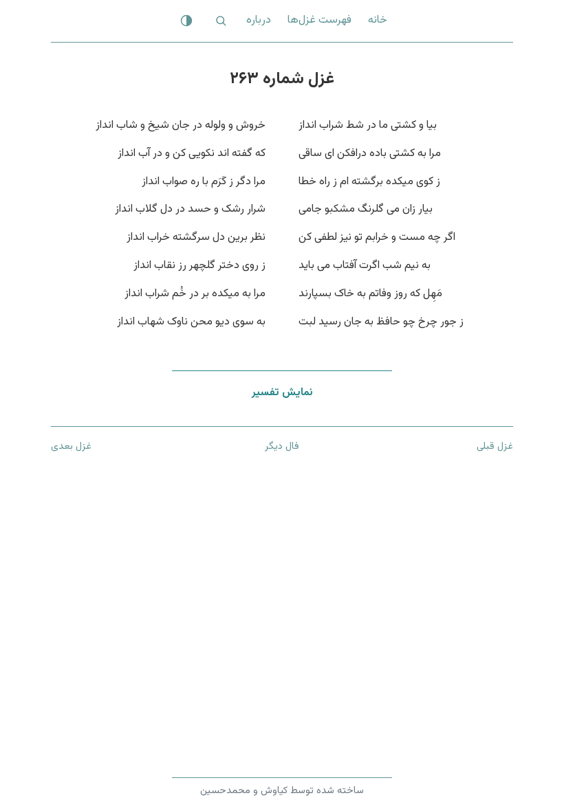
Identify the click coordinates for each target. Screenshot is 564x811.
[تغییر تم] (186, 21)
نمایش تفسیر (282, 392)
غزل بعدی (71, 446)
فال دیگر (282, 446)
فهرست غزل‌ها (319, 20)
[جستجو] (221, 21)
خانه (377, 20)
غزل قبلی (495, 446)
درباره (258, 20)
